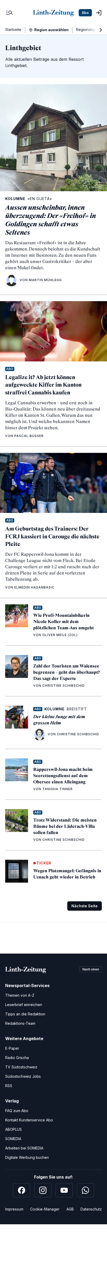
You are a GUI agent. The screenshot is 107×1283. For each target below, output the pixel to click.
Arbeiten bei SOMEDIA (24, 1148)
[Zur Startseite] (53, 12)
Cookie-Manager (44, 1209)
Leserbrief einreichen (23, 1004)
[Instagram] (42, 1190)
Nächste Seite (84, 906)
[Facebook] (21, 1190)
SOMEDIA (13, 1138)
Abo (85, 12)
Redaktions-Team (20, 1023)
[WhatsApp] (85, 1190)
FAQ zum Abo (16, 1110)
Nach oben (90, 969)
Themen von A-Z (19, 995)
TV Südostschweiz (21, 1067)
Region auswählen (51, 30)
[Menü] (9, 12)
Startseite (13, 29)
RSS (8, 1085)
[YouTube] (64, 1190)
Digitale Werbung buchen (27, 1157)
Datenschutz (91, 1209)
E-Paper (12, 1048)
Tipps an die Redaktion (25, 1014)
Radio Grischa (17, 1057)
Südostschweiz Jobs (23, 1076)
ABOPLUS (13, 1129)
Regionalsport (88, 29)
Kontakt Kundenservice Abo (29, 1120)
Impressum (14, 1209)
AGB (70, 1209)
